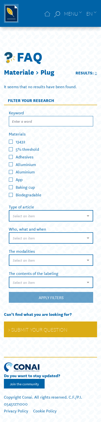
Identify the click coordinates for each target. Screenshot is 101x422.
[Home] (47, 13)
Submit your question (39, 329)
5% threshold (27, 149)
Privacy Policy (16, 410)
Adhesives (24, 156)
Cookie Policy (45, 410)
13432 (20, 141)
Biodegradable (28, 194)
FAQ (29, 56)
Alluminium (26, 164)
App (19, 179)
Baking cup (25, 187)
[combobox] (51, 216)
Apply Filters (51, 297)
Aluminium (25, 172)
